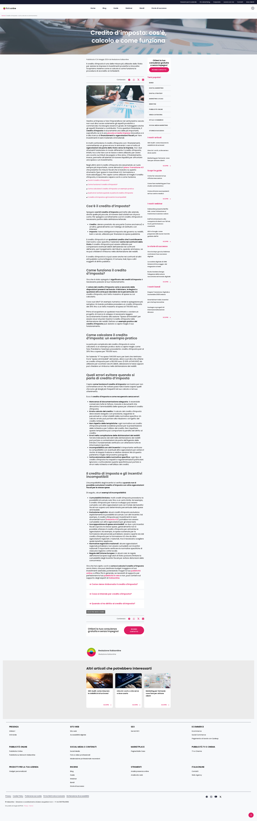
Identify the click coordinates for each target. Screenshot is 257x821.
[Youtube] (215, 797)
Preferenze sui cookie (33, 796)
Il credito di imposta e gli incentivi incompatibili (107, 197)
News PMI (152, 104)
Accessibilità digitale (78, 735)
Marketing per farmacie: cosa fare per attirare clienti (158, 159)
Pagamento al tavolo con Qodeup (205, 738)
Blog (71, 771)
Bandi (151, 83)
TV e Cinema (197, 751)
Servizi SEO (135, 731)
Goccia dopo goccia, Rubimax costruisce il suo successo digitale (158, 254)
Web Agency (197, 775)
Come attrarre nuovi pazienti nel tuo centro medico (158, 192)
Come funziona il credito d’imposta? (102, 184)
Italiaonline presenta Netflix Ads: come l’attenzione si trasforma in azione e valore (157, 211)
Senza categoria (155, 115)
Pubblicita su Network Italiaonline (22, 755)
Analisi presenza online (140, 771)
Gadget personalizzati (18, 771)
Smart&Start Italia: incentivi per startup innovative (157, 301)
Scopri (165, 166)
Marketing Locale (156, 99)
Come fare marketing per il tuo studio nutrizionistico (158, 185)
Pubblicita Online (15, 751)
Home (3, 15)
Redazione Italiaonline (120, 59)
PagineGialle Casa (138, 751)
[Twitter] (220, 797)
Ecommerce (197, 731)
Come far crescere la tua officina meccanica (156, 177)
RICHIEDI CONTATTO (134, 630)
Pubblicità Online (156, 109)
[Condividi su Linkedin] (143, 79)
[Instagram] (210, 797)
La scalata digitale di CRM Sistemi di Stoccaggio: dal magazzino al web (157, 264)
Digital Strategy (155, 93)
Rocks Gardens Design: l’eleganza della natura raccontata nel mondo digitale (158, 274)
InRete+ (12, 731)
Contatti (195, 771)
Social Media (75, 751)
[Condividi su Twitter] (138, 79)
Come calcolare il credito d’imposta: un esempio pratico (111, 189)
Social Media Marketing (158, 125)
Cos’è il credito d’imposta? (99, 180)
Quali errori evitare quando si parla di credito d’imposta (110, 193)
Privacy (8, 796)
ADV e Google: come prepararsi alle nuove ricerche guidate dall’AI (158, 233)
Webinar (73, 779)
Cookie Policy (18, 796)
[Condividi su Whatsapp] (134, 79)
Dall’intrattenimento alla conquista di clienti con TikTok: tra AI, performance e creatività (158, 222)
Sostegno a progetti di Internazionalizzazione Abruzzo (155, 309)
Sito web (73, 731)
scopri (106, 705)
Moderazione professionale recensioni (85, 759)
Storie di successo (156, 131)
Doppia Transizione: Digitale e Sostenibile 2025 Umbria (158, 293)
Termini (31, 806)
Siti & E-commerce (156, 120)
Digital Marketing (156, 88)
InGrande (13, 735)
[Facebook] (206, 797)
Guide (72, 775)
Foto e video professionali (80, 755)
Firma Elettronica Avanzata (54, 796)
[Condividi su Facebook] (129, 79)
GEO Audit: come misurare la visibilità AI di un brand (157, 144)
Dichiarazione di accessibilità (77, 796)
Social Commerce (199, 735)
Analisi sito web (137, 775)
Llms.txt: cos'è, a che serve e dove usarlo (157, 151)
